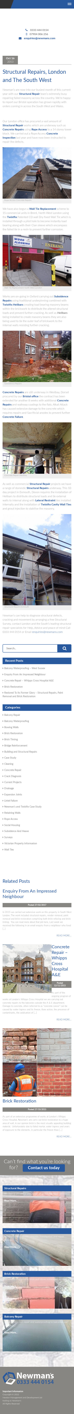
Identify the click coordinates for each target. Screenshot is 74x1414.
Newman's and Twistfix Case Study (22, 807)
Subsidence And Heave (16, 831)
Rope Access (11, 819)
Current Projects (13, 782)
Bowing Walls (11, 727)
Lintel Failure (11, 801)
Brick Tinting (11, 739)
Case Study (10, 758)
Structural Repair (29, 94)
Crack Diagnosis (12, 776)
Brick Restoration (13, 687)
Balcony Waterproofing (16, 721)
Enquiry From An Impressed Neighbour (25, 674)
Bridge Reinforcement (15, 746)
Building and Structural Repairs (20, 752)
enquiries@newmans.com (39, 38)
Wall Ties (9, 850)
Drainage (9, 788)
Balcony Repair (12, 715)
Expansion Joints (13, 794)
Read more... (64, 936)
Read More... (10, 1201)
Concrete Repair (12, 770)
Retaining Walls (12, 813)
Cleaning (8, 764)
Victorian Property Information (20, 843)
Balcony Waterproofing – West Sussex (24, 668)
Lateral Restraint (45, 500)
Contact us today (44, 1168)
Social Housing (12, 825)
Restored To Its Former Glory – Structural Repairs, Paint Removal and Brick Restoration (33, 695)
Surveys (8, 837)
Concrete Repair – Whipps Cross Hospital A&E (29, 681)
